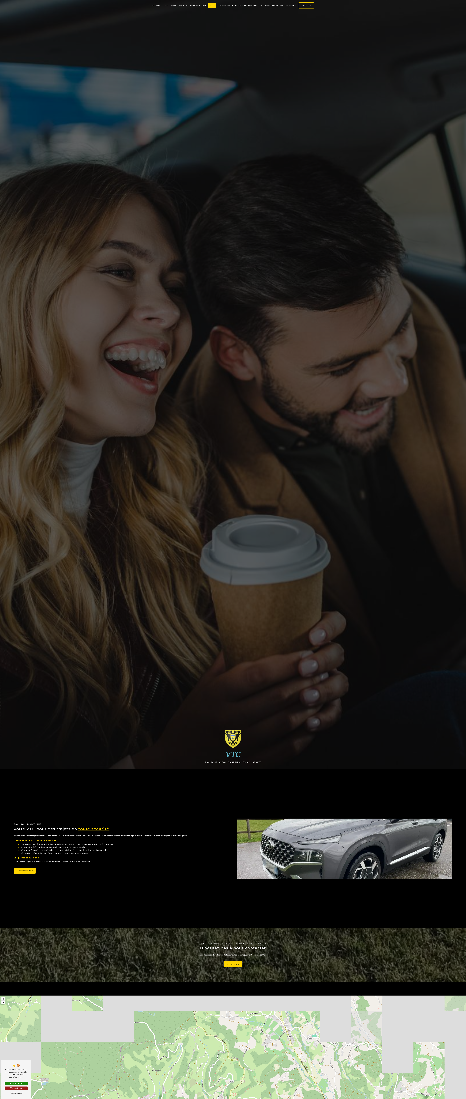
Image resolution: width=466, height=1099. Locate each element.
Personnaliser (16, 1093)
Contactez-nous (26, 871)
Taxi (166, 5)
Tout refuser (16, 1088)
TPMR (173, 5)
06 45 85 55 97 (306, 5)
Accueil (156, 5)
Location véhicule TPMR (192, 5)
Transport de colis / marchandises (237, 5)
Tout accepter (16, 1083)
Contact (291, 5)
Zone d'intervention (271, 5)
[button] (3, 999)
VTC (212, 5)
